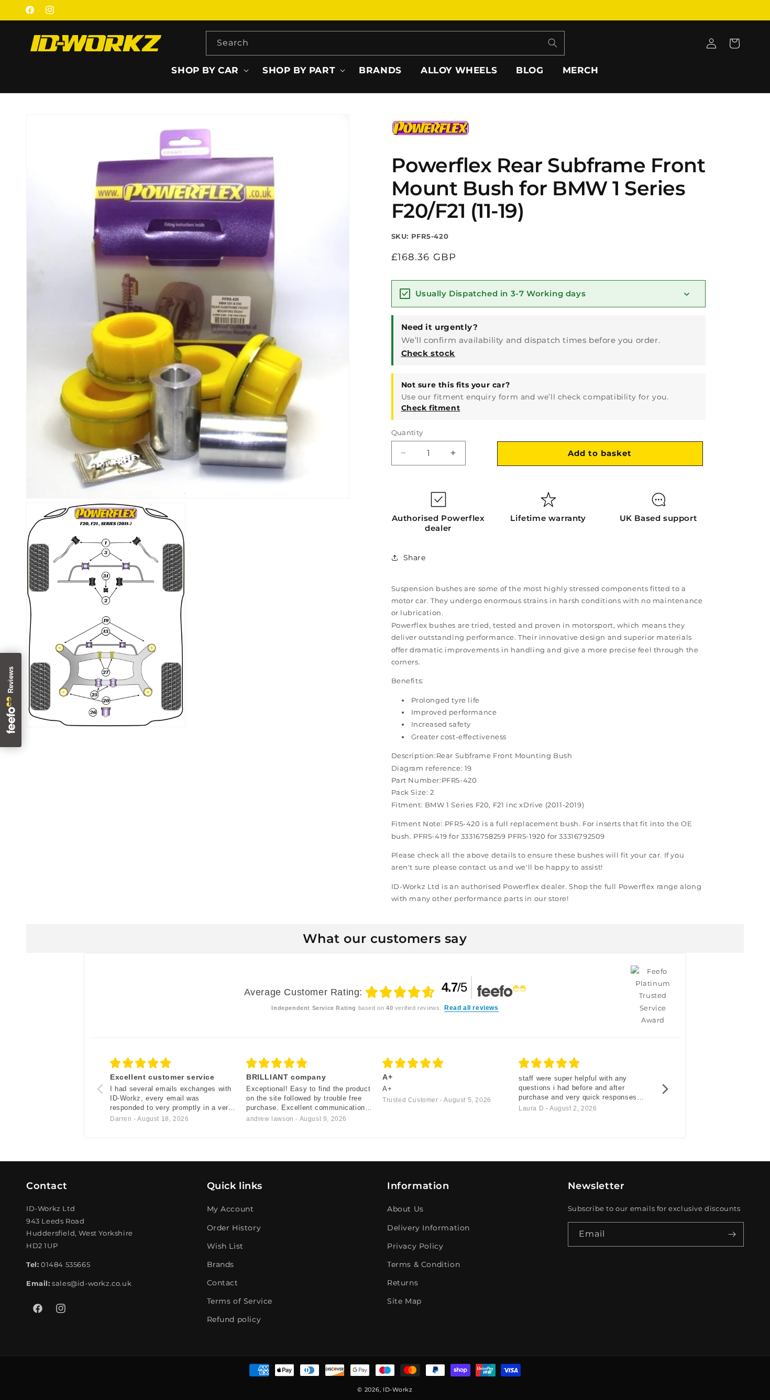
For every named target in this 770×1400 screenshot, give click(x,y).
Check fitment (430, 407)
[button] (207, 70)
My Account (230, 1209)
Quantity (407, 432)
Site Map (404, 1301)
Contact (222, 1282)
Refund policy (234, 1319)
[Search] (552, 42)
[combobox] (385, 43)
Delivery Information (428, 1227)
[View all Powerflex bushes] (430, 143)
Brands (221, 1264)
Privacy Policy (415, 1246)
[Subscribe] (731, 1234)
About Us (405, 1209)
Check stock (428, 353)
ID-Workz (398, 1389)
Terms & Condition (423, 1264)
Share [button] (414, 557)
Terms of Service (240, 1301)
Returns (402, 1282)
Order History (234, 1227)
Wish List (225, 1246)
